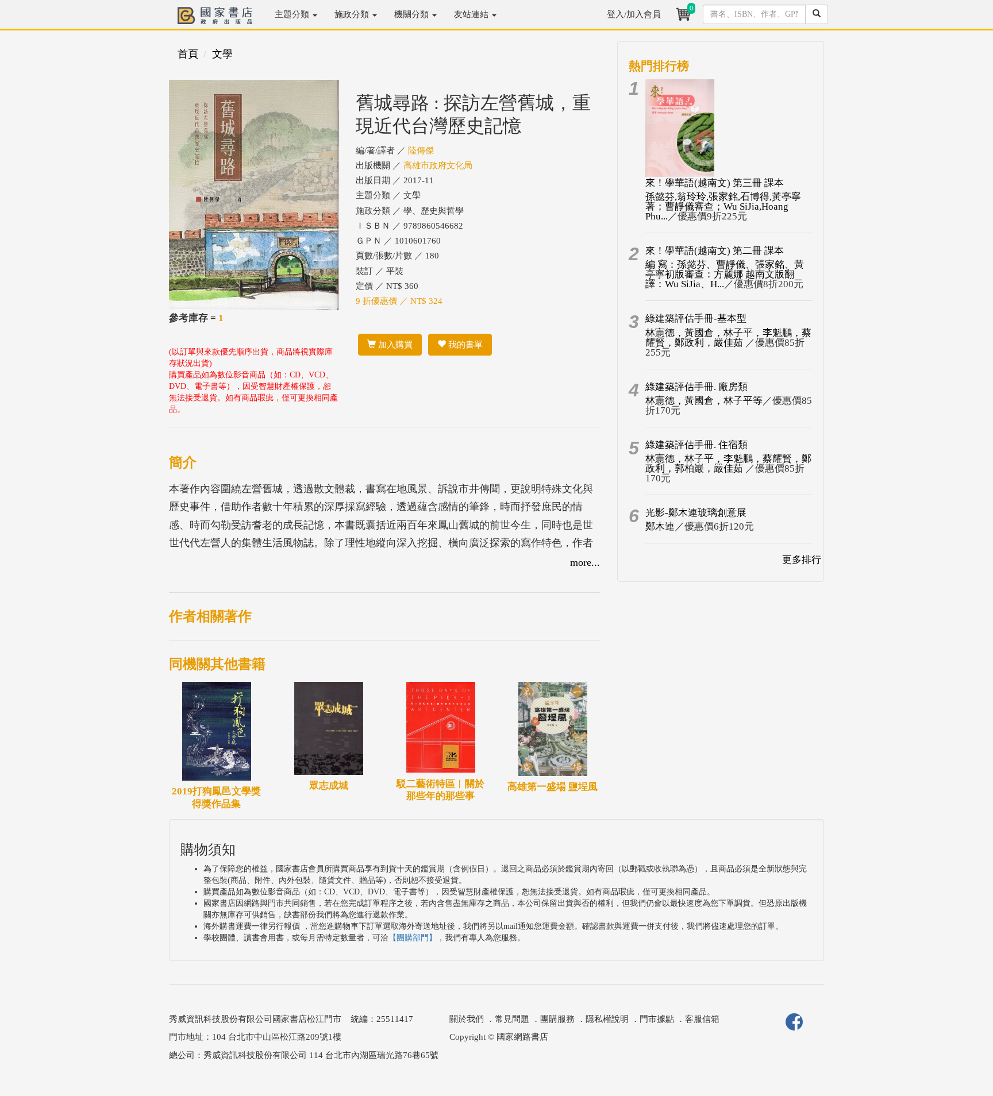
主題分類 (293, 14)
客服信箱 (702, 1019)
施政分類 (352, 14)
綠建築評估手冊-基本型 (695, 318)
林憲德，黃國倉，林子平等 (704, 400)
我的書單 (464, 344)
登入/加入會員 (634, 14)
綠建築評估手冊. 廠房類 (696, 386)
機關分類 (412, 14)
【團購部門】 (412, 937)
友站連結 (472, 14)
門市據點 (657, 1019)
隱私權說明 (607, 1019)
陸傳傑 (421, 150)
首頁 (188, 54)
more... (585, 562)
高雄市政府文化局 (437, 165)
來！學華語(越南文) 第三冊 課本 (714, 182)
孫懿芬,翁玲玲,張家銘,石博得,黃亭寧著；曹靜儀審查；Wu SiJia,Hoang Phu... (723, 206)
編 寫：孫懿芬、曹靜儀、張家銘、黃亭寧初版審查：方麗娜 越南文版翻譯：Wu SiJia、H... (724, 274)
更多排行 (801, 559)
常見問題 (512, 1019)
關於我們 (466, 1019)
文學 (222, 54)
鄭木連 (660, 526)
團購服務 (557, 1019)
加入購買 (394, 344)
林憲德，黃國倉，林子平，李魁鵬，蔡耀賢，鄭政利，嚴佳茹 (728, 337)
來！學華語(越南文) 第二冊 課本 (714, 250)
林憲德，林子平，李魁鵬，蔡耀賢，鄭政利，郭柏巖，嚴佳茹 (728, 463)
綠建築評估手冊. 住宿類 (696, 444)
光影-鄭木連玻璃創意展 (695, 512)
